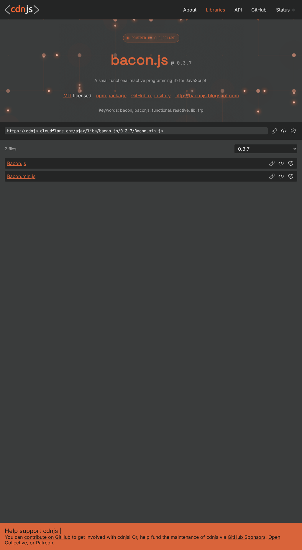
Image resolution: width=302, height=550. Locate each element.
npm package (111, 95)
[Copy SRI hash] (293, 131)
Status (283, 10)
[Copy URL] (274, 131)
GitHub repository (151, 95)
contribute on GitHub (47, 537)
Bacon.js (16, 163)
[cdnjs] (22, 9)
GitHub (259, 10)
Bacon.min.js (21, 176)
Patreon (44, 543)
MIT (67, 95)
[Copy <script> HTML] (284, 131)
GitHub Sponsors (246, 537)
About (189, 10)
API (238, 10)
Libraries (215, 10)
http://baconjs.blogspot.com (207, 95)
